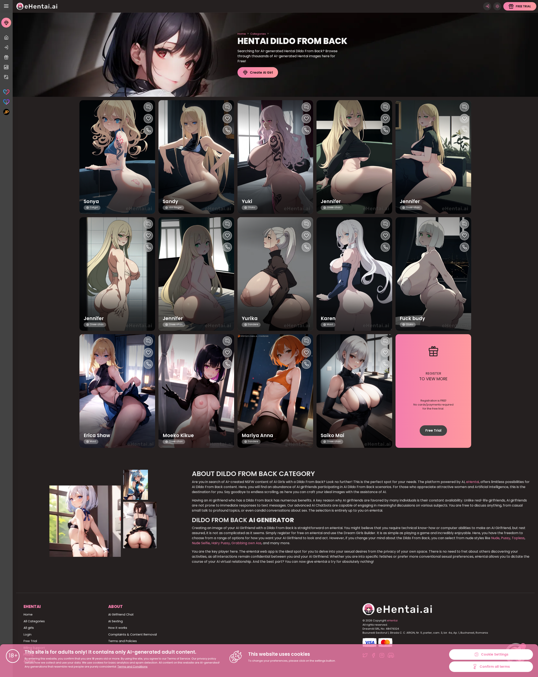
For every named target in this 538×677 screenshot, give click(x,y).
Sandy (170, 201)
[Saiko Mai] (354, 391)
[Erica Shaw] (117, 391)
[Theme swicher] (497, 6)
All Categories (34, 621)
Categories (258, 34)
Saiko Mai (332, 435)
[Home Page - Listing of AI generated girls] (6, 38)
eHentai (472, 481)
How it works (117, 628)
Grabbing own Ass (246, 543)
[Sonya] (117, 157)
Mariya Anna (257, 435)
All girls (29, 628)
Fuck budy (412, 318)
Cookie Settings (494, 654)
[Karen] (354, 274)
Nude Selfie (201, 543)
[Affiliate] (6, 77)
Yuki (247, 201)
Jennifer (331, 201)
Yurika (250, 318)
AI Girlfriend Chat (121, 614)
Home (241, 34)
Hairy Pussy (220, 543)
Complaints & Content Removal (132, 634)
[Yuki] (275, 157)
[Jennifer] (354, 157)
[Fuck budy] (433, 274)
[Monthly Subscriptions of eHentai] (6, 67)
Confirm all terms (495, 666)
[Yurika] (275, 274)
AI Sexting (115, 621)
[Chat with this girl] (148, 107)
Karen (328, 318)
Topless (518, 538)
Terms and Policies (122, 641)
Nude (495, 538)
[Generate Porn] (6, 112)
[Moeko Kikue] (196, 391)
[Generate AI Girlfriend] (6, 92)
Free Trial (433, 430)
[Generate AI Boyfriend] (6, 102)
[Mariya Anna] (275, 391)
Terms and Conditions (132, 666)
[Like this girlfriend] (148, 118)
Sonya (91, 201)
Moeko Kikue (178, 435)
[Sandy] (196, 157)
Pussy (505, 538)
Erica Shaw (97, 435)
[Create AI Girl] (6, 23)
